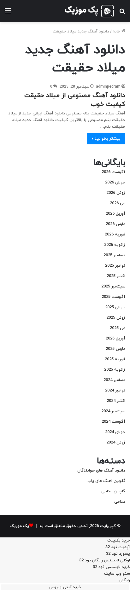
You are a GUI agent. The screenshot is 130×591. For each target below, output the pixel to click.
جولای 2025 (115, 307)
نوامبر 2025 (115, 266)
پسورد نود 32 (118, 554)
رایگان (124, 580)
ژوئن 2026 (115, 193)
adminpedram (108, 86)
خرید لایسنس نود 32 (111, 567)
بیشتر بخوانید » (106, 139)
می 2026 (117, 203)
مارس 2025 (115, 349)
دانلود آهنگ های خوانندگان (101, 470)
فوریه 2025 (115, 359)
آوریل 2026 (115, 214)
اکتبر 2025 (116, 276)
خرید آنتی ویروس (65, 587)
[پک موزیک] (89, 11)
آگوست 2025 (113, 297)
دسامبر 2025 (114, 255)
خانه (117, 31)
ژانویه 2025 (114, 370)
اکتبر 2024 (116, 401)
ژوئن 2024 (115, 442)
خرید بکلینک (118, 540)
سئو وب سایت (117, 574)
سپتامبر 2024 (113, 411)
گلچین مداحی (113, 491)
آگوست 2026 (113, 172)
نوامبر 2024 (115, 390)
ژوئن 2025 (115, 318)
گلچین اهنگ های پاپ (106, 481)
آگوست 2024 (113, 422)
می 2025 (117, 328)
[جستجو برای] (122, 13)
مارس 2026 (115, 224)
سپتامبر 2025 (113, 286)
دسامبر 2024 (114, 380)
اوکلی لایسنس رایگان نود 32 (104, 560)
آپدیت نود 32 (117, 547)
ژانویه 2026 (114, 245)
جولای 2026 (115, 182)
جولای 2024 (115, 432)
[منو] (8, 13)
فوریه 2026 (115, 234)
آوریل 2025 (115, 338)
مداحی (119, 502)
